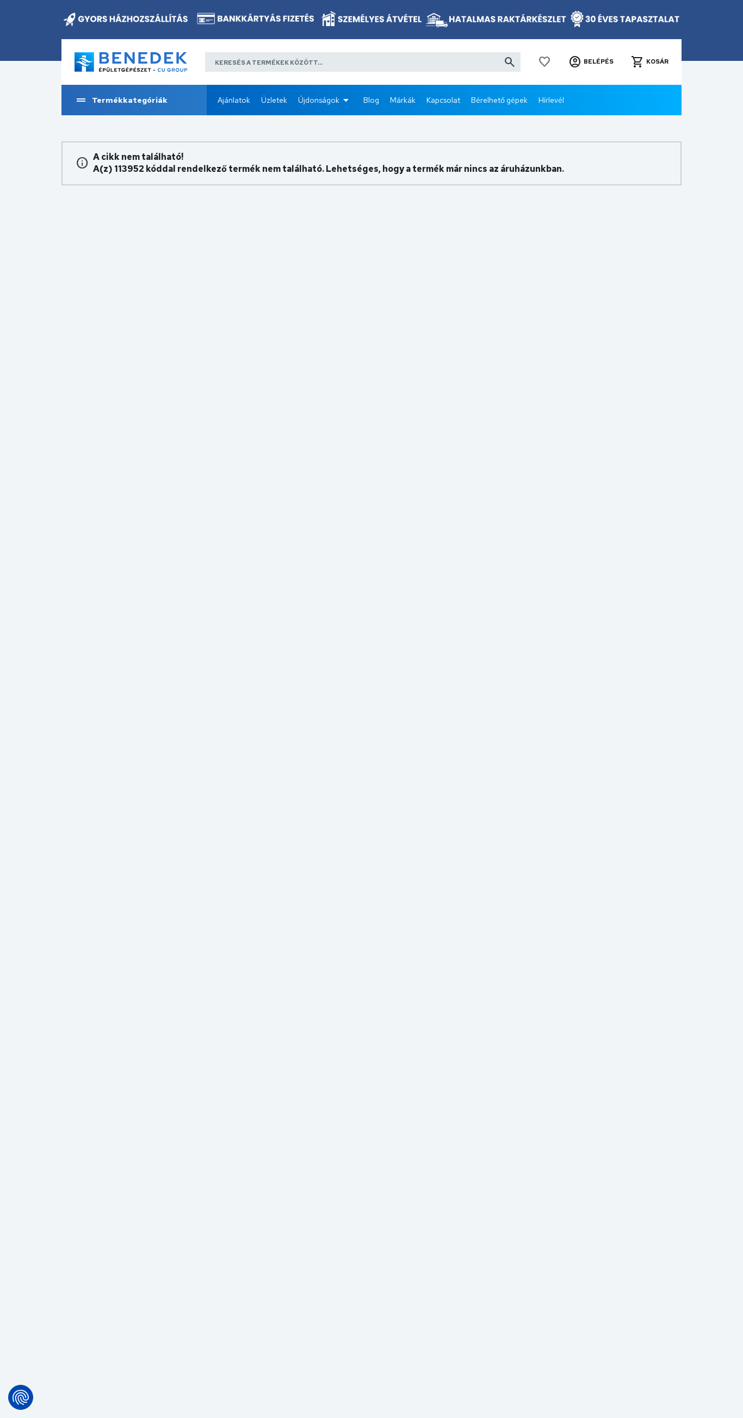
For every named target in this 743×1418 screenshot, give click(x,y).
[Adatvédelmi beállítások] (20, 1397)
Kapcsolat (443, 100)
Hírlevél (551, 100)
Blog (371, 100)
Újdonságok (318, 100)
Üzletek (274, 100)
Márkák (403, 100)
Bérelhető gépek (499, 100)
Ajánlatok (234, 100)
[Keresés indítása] (509, 62)
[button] (591, 62)
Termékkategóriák (130, 100)
